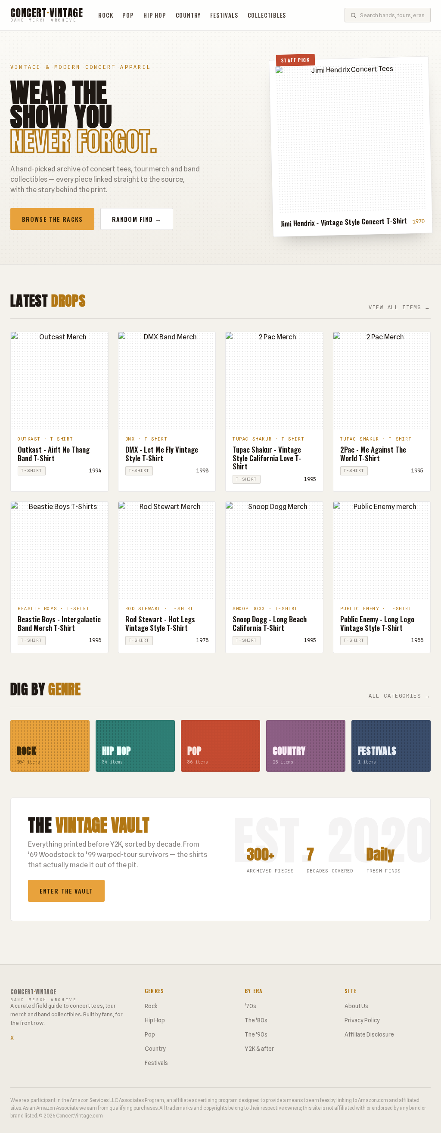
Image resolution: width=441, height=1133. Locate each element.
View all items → (400, 307)
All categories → (400, 695)
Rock (105, 15)
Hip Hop (154, 15)
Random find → (137, 218)
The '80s (256, 1020)
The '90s (256, 1034)
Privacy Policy (362, 1020)
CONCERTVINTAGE (46, 15)
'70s (250, 1006)
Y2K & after (259, 1048)
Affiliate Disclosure (369, 1034)
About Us (356, 1006)
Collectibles (267, 15)
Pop (128, 15)
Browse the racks (52, 218)
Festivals (224, 15)
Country (188, 15)
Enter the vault (66, 890)
